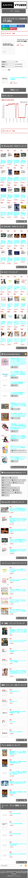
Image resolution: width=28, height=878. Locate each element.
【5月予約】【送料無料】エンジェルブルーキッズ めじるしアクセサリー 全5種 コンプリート (18, 591)
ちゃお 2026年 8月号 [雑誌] (15, 813)
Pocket (14, 28)
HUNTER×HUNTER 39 (15, 691)
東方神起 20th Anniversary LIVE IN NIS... (10, 161)
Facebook (13, 26)
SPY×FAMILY (7, 490)
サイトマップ (17, 875)
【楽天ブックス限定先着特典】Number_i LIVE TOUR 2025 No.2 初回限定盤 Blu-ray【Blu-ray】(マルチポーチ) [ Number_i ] (18, 509)
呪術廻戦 (15, 367)
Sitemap (17, 11)
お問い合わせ (10, 875)
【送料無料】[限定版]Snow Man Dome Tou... (17, 179)
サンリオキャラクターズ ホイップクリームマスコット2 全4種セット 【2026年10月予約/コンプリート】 (18, 601)
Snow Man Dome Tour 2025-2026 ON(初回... (17, 162)
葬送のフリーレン (8, 492)
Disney (5, 477)
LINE (5, 28)
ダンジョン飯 (16, 409)
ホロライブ (6, 480)
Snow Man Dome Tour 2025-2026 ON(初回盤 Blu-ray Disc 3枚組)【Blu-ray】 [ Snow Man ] (18, 530)
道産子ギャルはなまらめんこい (18, 451)
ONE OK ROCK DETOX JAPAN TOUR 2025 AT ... (17, 214)
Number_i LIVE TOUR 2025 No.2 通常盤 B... (17, 196)
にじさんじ (14, 477)
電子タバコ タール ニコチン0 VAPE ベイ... (23, 322)
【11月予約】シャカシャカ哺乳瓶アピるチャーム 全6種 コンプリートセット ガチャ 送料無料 (18, 570)
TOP (11, 11)
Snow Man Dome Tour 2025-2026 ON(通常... (3, 196)
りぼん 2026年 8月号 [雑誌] (15, 833)
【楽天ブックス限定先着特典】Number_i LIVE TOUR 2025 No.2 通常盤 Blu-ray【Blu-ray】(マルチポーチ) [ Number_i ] (18, 540)
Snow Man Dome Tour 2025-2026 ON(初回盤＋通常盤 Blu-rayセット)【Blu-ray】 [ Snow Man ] (18, 550)
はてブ (6, 26)
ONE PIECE (7, 485)
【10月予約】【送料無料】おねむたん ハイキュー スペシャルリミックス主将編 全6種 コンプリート (18, 611)
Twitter (22, 26)
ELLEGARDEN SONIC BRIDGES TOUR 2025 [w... (3, 179)
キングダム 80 (12, 721)
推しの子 (15, 461)
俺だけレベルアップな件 (19, 480)
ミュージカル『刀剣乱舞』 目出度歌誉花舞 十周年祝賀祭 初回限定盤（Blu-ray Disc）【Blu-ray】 (18, 773)
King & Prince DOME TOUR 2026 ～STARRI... (10, 214)
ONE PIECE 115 (13, 701)
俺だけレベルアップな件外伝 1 (16, 731)
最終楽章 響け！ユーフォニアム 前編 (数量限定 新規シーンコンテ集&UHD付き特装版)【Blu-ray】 (18, 752)
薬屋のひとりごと (18, 482)
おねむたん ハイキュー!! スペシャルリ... (16, 340)
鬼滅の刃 (15, 431)
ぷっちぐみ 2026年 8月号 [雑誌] (16, 823)
